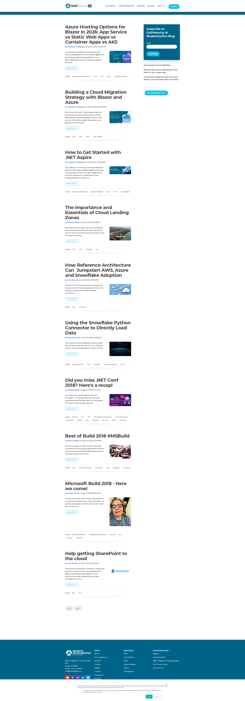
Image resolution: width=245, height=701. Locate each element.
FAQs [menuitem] (126, 661)
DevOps (79, 420)
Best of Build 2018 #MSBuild (97, 436)
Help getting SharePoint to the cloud (96, 556)
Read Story (71, 68)
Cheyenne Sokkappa (75, 47)
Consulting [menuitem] (141, 6)
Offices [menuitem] (97, 668)
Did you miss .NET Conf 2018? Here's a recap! (91, 382)
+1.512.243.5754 (76, 669)
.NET (88, 417)
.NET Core (105, 420)
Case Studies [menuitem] (129, 657)
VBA (73, 593)
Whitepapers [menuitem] (129, 671)
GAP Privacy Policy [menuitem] (160, 664)
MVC (82, 417)
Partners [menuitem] (98, 679)
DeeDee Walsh (73, 222)
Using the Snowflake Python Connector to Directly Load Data (98, 328)
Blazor (109, 76)
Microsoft (75, 417)
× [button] (166, 683)
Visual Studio (70, 420)
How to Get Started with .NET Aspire (93, 155)
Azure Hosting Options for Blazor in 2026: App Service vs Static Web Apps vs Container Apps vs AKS (96, 34)
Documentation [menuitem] (159, 657)
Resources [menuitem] (151, 6)
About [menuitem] (160, 6)
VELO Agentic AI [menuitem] (110, 6)
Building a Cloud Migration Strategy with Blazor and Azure (96, 97)
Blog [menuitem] (125, 654)
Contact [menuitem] (98, 671)
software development (78, 534)
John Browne (72, 280)
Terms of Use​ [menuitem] (158, 668)
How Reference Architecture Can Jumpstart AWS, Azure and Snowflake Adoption (98, 270)
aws (97, 249)
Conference (122, 420)
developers (95, 420)
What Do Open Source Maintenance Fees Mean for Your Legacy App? (161, 71)
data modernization (78, 364)
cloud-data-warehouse (110, 364)
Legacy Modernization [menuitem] (126, 6)
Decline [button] (157, 696)
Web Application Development (81, 76)
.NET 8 (115, 191)
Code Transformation (121, 417)
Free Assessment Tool (156, 93)
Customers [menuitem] (99, 675)
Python (123, 364)
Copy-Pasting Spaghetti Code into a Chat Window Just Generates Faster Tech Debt (161, 78)
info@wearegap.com (73, 671)
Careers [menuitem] (98, 664)
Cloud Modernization (121, 76)
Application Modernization (79, 191)
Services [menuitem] (98, 661)
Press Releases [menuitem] (130, 664)
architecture (82, 307)
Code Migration (125, 191)
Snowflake (89, 249)
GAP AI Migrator (98, 136)
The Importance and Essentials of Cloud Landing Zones (97, 212)
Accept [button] (149, 696)
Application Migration (97, 191)
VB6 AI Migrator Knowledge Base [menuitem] (166, 661)
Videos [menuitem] (126, 668)
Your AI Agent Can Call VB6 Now (157, 65)
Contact (174, 7)
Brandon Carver (73, 338)
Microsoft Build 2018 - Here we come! (96, 486)
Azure (95, 76)
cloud (102, 76)
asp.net (114, 420)
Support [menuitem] (156, 654)
